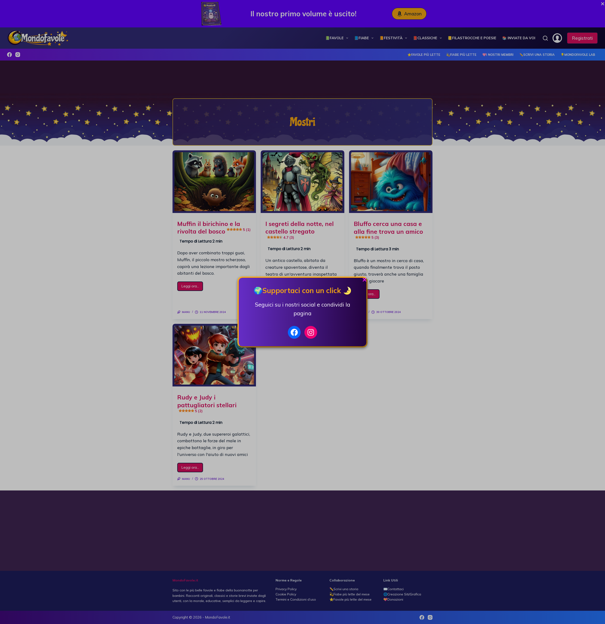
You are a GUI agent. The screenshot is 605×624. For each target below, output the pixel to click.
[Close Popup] (364, 281)
